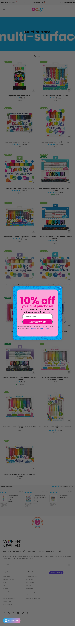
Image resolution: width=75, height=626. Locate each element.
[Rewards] (11, 620)
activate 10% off (37, 321)
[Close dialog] (59, 288)
